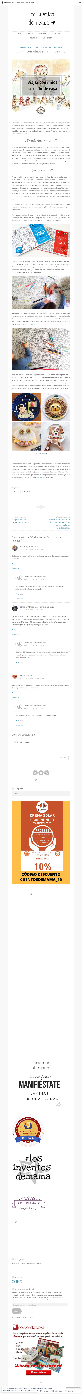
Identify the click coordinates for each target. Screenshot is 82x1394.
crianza (37, 47)
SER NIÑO (33, 38)
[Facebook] (41, 772)
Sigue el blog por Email (24, 1289)
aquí (33, 324)
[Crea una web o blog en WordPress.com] (41, 1382)
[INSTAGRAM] (35, 772)
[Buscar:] (41, 794)
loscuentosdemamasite (35, 576)
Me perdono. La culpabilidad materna (22, 520)
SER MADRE (56, 34)
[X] (21, 1281)
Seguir (16, 1311)
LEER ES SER (47, 38)
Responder (16, 568)
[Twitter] (46, 772)
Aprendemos (25, 47)
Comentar (62, 758)
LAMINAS (42, 34)
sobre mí (30, 34)
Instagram (41, 477)
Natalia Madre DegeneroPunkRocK (37, 606)
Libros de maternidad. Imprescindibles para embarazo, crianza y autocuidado (59, 522)
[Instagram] (13, 1281)
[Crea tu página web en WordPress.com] (41, 2)
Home (20, 34)
